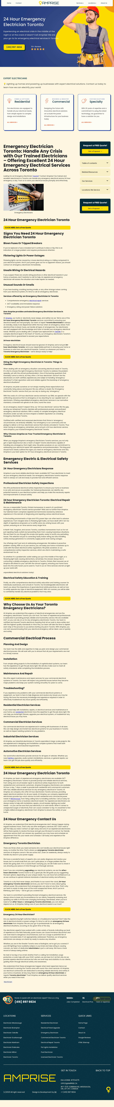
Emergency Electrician (49, 1033)
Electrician (8, 982)
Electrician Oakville (93, 205)
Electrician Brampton (94, 200)
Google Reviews (84, 1037)
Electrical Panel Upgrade (50, 1028)
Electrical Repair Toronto (50, 1042)
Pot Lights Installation (49, 1047)
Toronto (35, 176)
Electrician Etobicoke (93, 218)
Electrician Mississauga (95, 196)
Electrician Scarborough (95, 209)
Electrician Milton (92, 223)
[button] (80, 3)
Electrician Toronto (93, 227)
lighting (11, 758)
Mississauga (15, 799)
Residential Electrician (49, 1023)
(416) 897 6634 (25, 1002)
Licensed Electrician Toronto (52, 1057)
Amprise (9, 318)
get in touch (68, 1070)
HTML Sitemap (83, 1042)
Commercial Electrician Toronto (53, 1037)
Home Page (82, 1023)
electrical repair (35, 300)
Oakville (58, 331)
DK (55, 1092)
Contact (81, 1028)
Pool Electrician (47, 1052)
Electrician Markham (93, 214)
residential (19, 712)
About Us (81, 1033)
